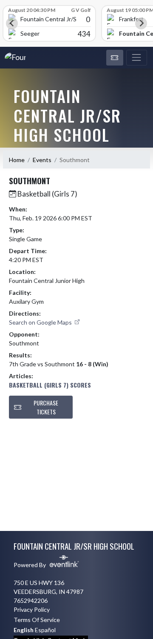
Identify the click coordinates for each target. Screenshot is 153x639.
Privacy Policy (32, 609)
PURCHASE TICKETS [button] (46, 407)
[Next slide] (141, 23)
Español (45, 629)
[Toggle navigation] (136, 58)
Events (42, 159)
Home (17, 159)
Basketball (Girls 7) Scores (50, 384)
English (24, 629)
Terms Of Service (37, 619)
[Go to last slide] (12, 23)
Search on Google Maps (41, 322)
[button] (114, 58)
